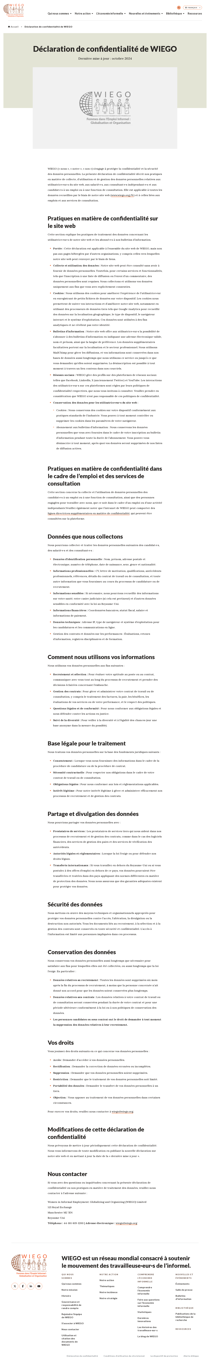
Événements (182, 1283)
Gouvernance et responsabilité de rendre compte (71, 1304)
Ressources (195, 13)
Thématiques (107, 1286)
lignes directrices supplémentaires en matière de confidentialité (89, 513)
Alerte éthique (191, 1356)
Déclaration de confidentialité (82, 1356)
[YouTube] (38, 1286)
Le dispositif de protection (164, 1356)
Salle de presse (184, 1289)
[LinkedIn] (30, 1286)
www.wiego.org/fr (122, 195)
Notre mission (70, 1289)
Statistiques (144, 1312)
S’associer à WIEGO (73, 1323)
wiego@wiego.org (122, 1111)
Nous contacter (70, 1329)
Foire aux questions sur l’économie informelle (149, 1302)
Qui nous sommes (58, 13)
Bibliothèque (174, 13)
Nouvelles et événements (144, 13)
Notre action (83, 13)
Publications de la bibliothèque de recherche (185, 1316)
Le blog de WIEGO (148, 1336)
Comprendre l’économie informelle (146, 1278)
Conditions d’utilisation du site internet (124, 1356)
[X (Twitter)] (14, 1286)
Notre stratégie (108, 1298)
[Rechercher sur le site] (179, 7)
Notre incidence (109, 1292)
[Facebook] (22, 1286)
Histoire (66, 1295)
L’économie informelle (109, 13)
